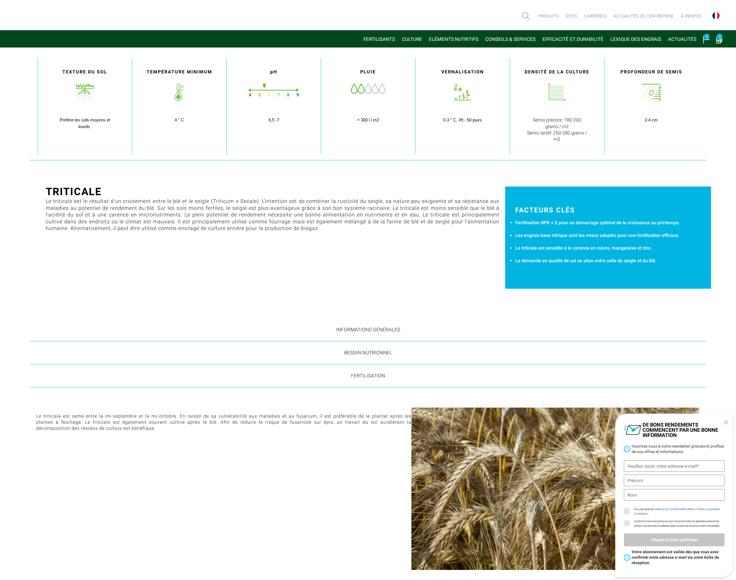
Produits (548, 16)
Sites (571, 16)
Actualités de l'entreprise (643, 16)
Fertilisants (379, 39)
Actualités (682, 39)
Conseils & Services (510, 39)
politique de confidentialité (670, 509)
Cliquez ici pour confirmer (674, 539)
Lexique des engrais (635, 39)
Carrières (595, 16)
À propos (691, 16)
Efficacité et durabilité (573, 39)
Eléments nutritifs (453, 39)
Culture (412, 39)
